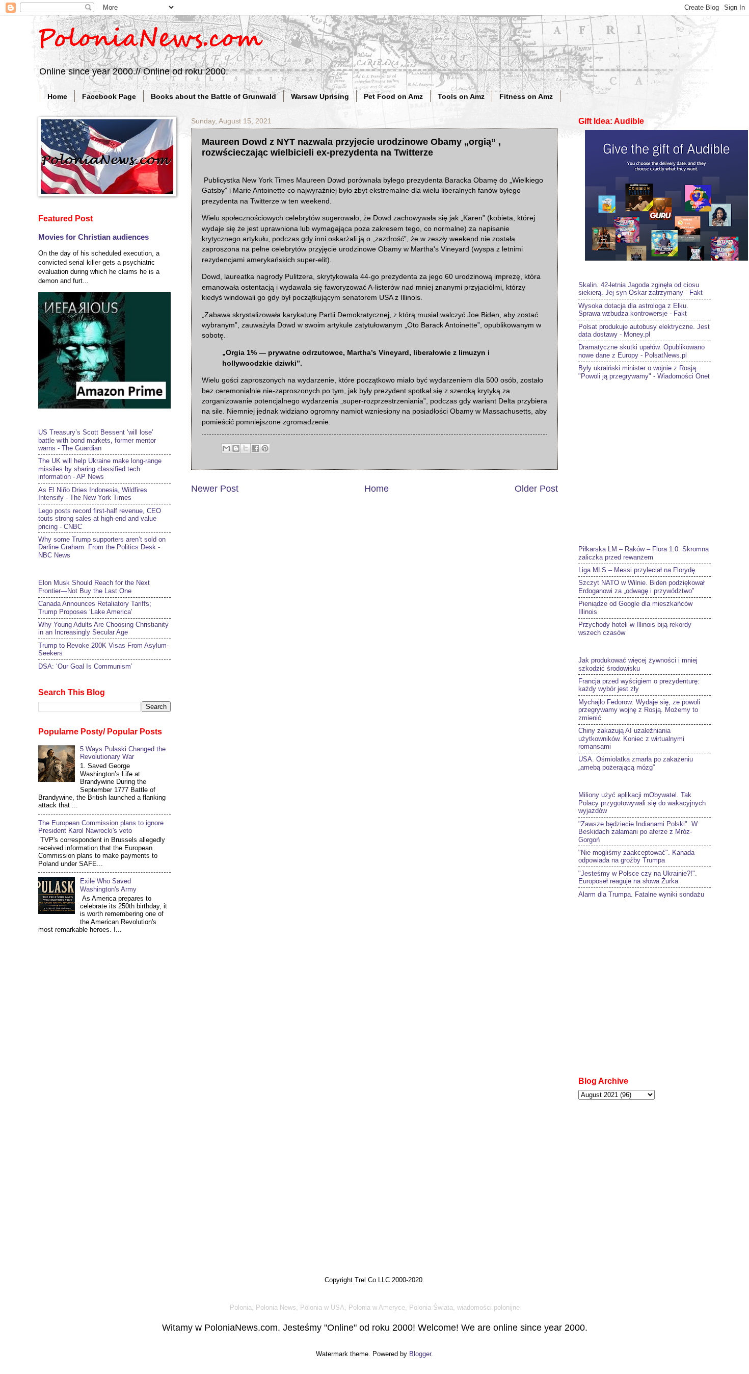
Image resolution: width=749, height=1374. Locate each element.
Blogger (420, 1354)
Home (57, 96)
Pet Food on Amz (393, 96)
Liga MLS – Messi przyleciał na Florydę (636, 570)
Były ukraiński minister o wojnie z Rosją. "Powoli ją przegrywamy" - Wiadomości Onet (644, 371)
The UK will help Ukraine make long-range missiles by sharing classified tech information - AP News (100, 468)
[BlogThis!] (236, 448)
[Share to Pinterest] (265, 448)
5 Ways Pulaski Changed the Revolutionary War (123, 752)
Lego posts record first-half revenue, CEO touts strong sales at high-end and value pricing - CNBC (99, 518)
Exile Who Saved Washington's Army (108, 885)
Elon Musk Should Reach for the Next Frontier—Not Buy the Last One (94, 586)
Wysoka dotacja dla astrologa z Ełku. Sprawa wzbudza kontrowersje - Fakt (633, 309)
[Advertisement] (654, 461)
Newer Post (214, 489)
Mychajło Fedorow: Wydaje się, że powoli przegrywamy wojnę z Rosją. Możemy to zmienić (639, 710)
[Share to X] (245, 448)
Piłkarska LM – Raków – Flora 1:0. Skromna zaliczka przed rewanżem (643, 553)
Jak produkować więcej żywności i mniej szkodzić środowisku (638, 664)
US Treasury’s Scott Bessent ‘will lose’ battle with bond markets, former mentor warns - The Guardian (97, 440)
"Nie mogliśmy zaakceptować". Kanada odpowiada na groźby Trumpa (636, 856)
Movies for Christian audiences (93, 237)
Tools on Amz (461, 96)
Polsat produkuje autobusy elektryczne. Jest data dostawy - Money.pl (644, 330)
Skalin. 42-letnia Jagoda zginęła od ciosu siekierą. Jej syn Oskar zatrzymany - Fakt (640, 288)
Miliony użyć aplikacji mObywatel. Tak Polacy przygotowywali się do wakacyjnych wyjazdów (642, 803)
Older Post (536, 489)
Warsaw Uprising (320, 96)
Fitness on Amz (526, 96)
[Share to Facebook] (255, 448)
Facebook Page (109, 96)
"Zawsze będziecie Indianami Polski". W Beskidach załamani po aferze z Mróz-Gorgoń (638, 832)
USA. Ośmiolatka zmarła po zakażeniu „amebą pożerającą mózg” (635, 763)
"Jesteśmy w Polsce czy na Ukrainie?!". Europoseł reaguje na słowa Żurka (637, 877)
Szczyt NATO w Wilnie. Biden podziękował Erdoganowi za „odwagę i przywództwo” (641, 586)
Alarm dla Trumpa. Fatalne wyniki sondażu (641, 894)
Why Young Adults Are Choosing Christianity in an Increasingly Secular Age (103, 628)
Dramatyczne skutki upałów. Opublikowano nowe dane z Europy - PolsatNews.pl (641, 351)
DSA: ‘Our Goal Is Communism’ (85, 666)
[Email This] (226, 448)
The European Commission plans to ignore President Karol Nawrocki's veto (101, 826)
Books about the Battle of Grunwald (213, 96)
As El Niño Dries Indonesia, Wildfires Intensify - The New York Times (92, 493)
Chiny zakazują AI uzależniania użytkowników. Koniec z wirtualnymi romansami (631, 738)
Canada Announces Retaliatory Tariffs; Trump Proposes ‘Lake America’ (94, 607)
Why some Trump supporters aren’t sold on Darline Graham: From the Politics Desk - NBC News (102, 547)
